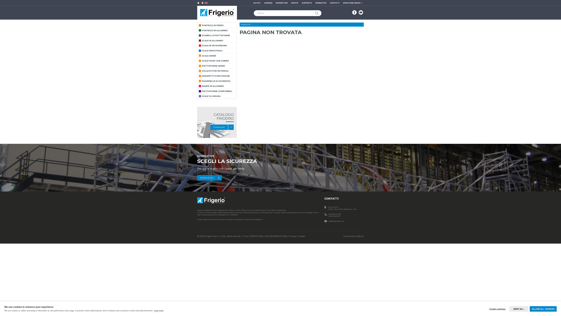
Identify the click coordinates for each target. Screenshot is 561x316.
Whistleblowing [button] (352, 3)
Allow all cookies (543, 309)
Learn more (158, 311)
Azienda (268, 3)
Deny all (519, 309)
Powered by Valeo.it (353, 236)
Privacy (292, 236)
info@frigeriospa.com (336, 221)
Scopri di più (206, 178)
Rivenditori (282, 3)
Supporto (307, 3)
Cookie (301, 236)
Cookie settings (497, 309)
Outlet (257, 3)
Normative (320, 3)
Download (219, 127)
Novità (294, 3)
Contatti (335, 3)
